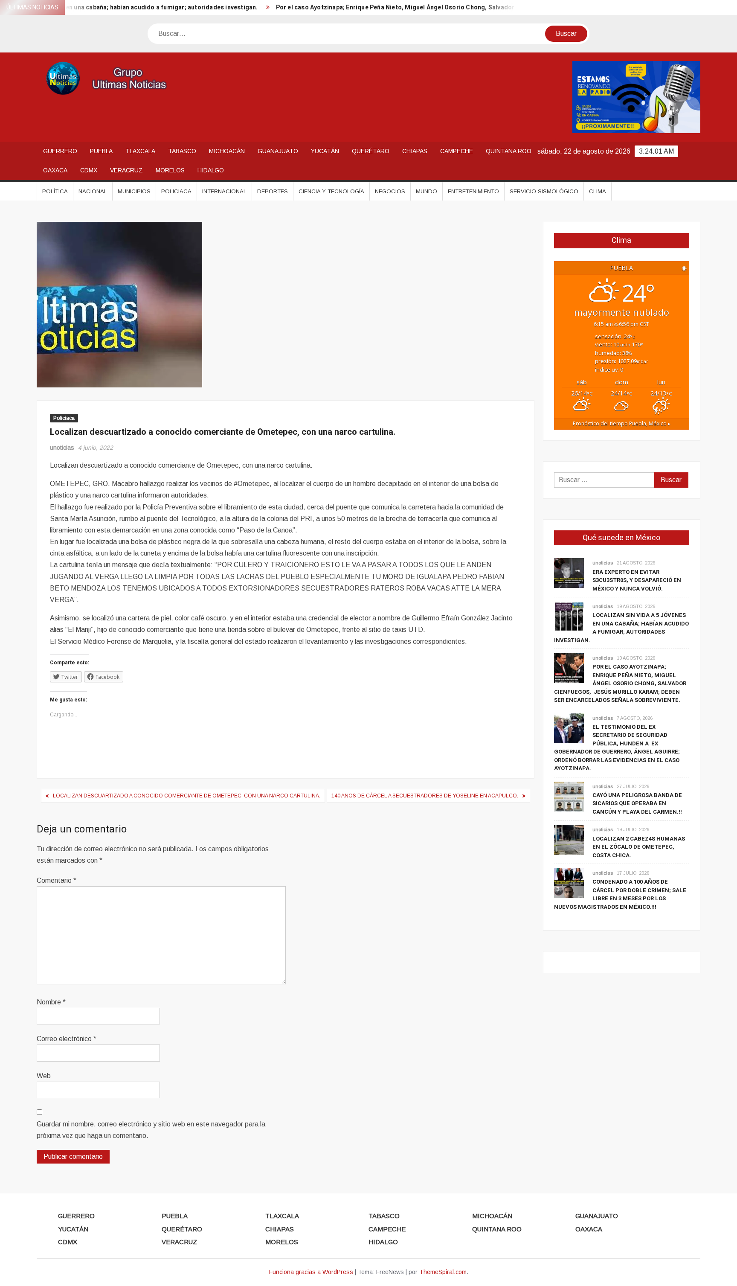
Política (55, 191)
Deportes (272, 191)
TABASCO (182, 151)
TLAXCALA (140, 151)
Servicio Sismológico (544, 191)
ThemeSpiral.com (443, 1272)
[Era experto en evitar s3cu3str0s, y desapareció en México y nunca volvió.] (569, 572)
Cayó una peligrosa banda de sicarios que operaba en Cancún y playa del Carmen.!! (637, 803)
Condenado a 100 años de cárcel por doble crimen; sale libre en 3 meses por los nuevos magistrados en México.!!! (620, 894)
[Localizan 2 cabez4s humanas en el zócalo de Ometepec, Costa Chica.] (569, 839)
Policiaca (176, 191)
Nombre (51, 1002)
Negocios (390, 191)
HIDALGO (210, 170)
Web (44, 1075)
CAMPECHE (456, 151)
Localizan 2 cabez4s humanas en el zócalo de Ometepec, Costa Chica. (638, 847)
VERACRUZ (126, 170)
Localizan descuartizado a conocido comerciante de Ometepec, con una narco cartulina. (186, 796)
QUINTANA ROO (508, 151)
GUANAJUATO (278, 151)
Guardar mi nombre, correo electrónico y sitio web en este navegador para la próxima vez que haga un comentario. (151, 1129)
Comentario (56, 880)
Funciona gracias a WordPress (311, 1272)
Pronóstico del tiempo (621, 423)
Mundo (426, 191)
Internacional (224, 191)
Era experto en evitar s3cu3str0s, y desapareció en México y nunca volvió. (636, 580)
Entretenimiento (473, 191)
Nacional (92, 191)
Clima (597, 191)
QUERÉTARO (370, 151)
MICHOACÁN (227, 151)
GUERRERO (60, 151)
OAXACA (55, 170)
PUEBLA (101, 151)
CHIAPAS (414, 151)
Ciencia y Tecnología (331, 191)
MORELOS (170, 170)
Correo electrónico (66, 1038)
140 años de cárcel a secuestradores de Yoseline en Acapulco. (424, 796)
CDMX (88, 170)
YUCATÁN (325, 151)
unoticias (62, 447)
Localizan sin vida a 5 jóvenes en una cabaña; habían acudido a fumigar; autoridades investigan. (621, 627)
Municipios (134, 191)
